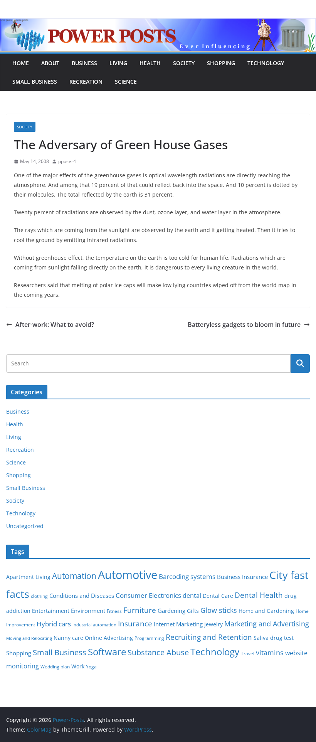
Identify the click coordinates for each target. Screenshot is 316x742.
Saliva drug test (274, 637)
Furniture (139, 610)
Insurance (135, 623)
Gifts (193, 610)
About (50, 63)
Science (126, 81)
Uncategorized (25, 526)
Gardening (171, 610)
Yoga (91, 666)
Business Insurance (242, 576)
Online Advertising (109, 637)
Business (84, 63)
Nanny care (68, 637)
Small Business (34, 81)
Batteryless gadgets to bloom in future (244, 324)
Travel (247, 653)
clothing (39, 596)
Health (150, 63)
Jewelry (213, 624)
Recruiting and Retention (209, 637)
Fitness (114, 611)
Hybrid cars (54, 623)
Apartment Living (28, 577)
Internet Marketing (178, 624)
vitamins (270, 652)
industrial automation (94, 625)
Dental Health (259, 595)
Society (184, 63)
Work (77, 666)
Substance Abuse (158, 652)
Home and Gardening (266, 610)
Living (118, 63)
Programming (149, 638)
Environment (88, 610)
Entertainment (50, 610)
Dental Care (218, 595)
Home (20, 63)
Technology (265, 63)
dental (192, 595)
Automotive (127, 574)
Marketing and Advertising (266, 623)
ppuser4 (67, 161)
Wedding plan (55, 666)
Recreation (86, 81)
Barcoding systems (187, 576)
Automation (74, 575)
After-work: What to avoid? (54, 324)
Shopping (221, 63)
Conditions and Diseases (81, 595)
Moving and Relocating (29, 638)
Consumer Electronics (148, 595)
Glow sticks (218, 610)
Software (107, 651)
